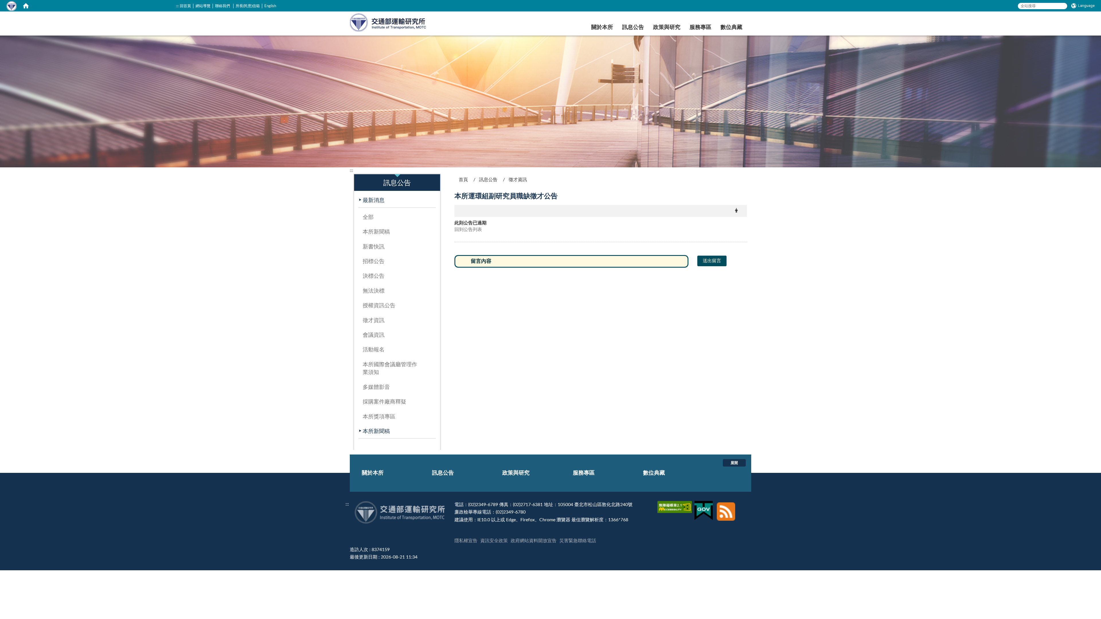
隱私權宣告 (465, 540)
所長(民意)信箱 (248, 6)
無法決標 (373, 291)
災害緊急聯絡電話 (577, 540)
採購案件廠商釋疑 (384, 402)
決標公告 (373, 276)
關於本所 (602, 27)
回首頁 (185, 6)
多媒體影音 (376, 387)
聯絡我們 (222, 6)
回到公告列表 (468, 229)
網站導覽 (203, 6)
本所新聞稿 (376, 232)
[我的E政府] (704, 504)
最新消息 (373, 200)
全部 (368, 217)
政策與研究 (666, 27)
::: (177, 6)
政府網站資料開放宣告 (534, 540)
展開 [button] (734, 463)
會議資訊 (373, 335)
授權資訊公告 (379, 305)
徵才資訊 (373, 320)
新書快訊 (373, 247)
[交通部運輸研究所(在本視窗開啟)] (388, 21)
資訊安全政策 (494, 540)
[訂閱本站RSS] (726, 504)
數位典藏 (731, 27)
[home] (26, 5)
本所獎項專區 (379, 417)
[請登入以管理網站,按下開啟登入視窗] (11, 5)
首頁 (463, 179)
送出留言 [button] (712, 260)
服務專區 (700, 27)
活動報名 (373, 349)
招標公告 (373, 261)
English (270, 6)
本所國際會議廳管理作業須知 (390, 368)
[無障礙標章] (675, 504)
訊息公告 (633, 27)
